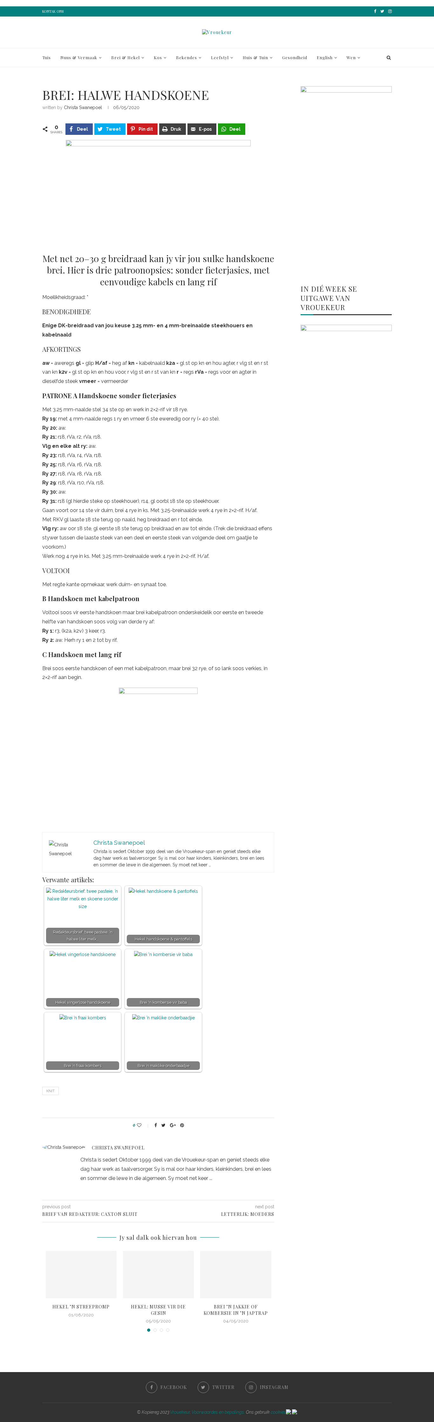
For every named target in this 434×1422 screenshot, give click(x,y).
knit (50, 1091)
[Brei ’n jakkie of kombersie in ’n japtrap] (235, 1274)
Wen (351, 57)
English (325, 57)
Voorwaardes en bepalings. (218, 1412)
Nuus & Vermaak (78, 57)
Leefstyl (220, 57)
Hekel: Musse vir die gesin (158, 1310)
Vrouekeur (180, 1412)
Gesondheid (294, 57)
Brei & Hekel (125, 57)
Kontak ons (53, 11)
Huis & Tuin (255, 57)
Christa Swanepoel (83, 107)
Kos (158, 57)
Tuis (46, 57)
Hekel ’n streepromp (81, 1307)
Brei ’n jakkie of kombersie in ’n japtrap (236, 1310)
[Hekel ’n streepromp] (81, 1274)
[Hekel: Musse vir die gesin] (158, 1274)
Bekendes (186, 57)
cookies (278, 1412)
